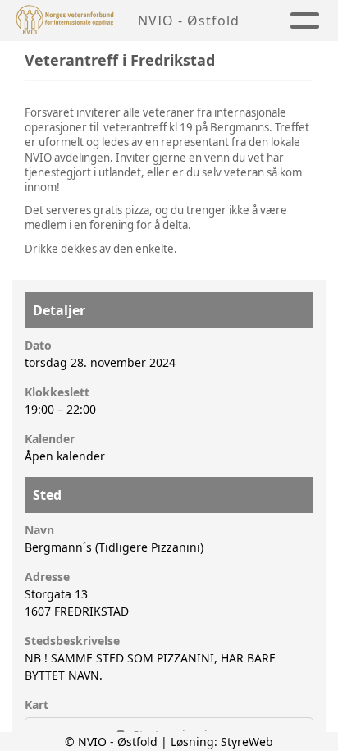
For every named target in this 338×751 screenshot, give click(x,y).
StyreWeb (247, 741)
